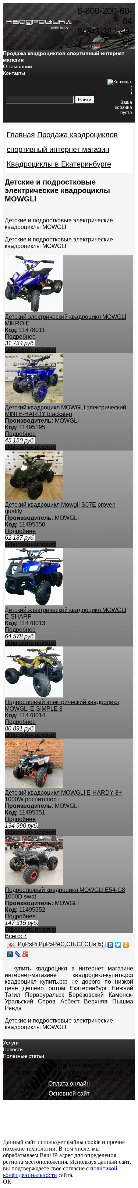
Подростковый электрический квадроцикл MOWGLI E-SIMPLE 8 (62, 705)
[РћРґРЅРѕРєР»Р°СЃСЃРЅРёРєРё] (126, 945)
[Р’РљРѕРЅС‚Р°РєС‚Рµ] (110, 945)
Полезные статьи (23, 1056)
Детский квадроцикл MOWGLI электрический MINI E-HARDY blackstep (65, 410)
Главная (21, 135)
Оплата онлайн (69, 1084)
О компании (17, 66)
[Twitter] (118, 945)
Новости (13, 1049)
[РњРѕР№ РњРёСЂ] (10, 954)
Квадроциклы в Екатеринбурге (59, 164)
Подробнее (20, 337)
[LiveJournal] (18, 954)
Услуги (11, 1043)
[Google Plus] (25, 954)
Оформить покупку (30, 350)
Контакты (14, 73)
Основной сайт (69, 1093)
